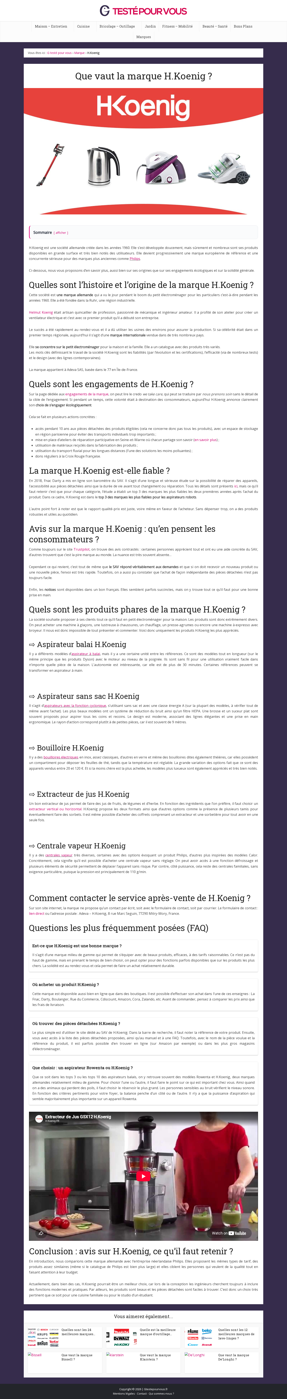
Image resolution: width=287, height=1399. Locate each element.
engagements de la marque (86, 394)
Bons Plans (243, 26)
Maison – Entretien (51, 26)
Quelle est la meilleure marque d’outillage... (158, 1332)
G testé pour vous (59, 53)
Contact (142, 1393)
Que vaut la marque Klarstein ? (155, 1357)
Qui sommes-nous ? (161, 1393)
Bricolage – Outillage (117, 26)
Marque (79, 53)
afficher (61, 233)
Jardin (150, 26)
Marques (143, 37)
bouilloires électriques (60, 757)
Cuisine (83, 26)
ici (235, 486)
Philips (135, 258)
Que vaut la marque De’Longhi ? (233, 1357)
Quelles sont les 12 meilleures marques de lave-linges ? (236, 1334)
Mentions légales (124, 1393)
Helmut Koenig (41, 312)
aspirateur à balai (85, 653)
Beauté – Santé (215, 26)
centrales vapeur (58, 855)
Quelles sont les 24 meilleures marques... (78, 1332)
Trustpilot (82, 549)
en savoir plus (206, 439)
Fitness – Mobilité (177, 26)
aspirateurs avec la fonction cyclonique (75, 705)
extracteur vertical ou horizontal (55, 809)
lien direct (36, 913)
